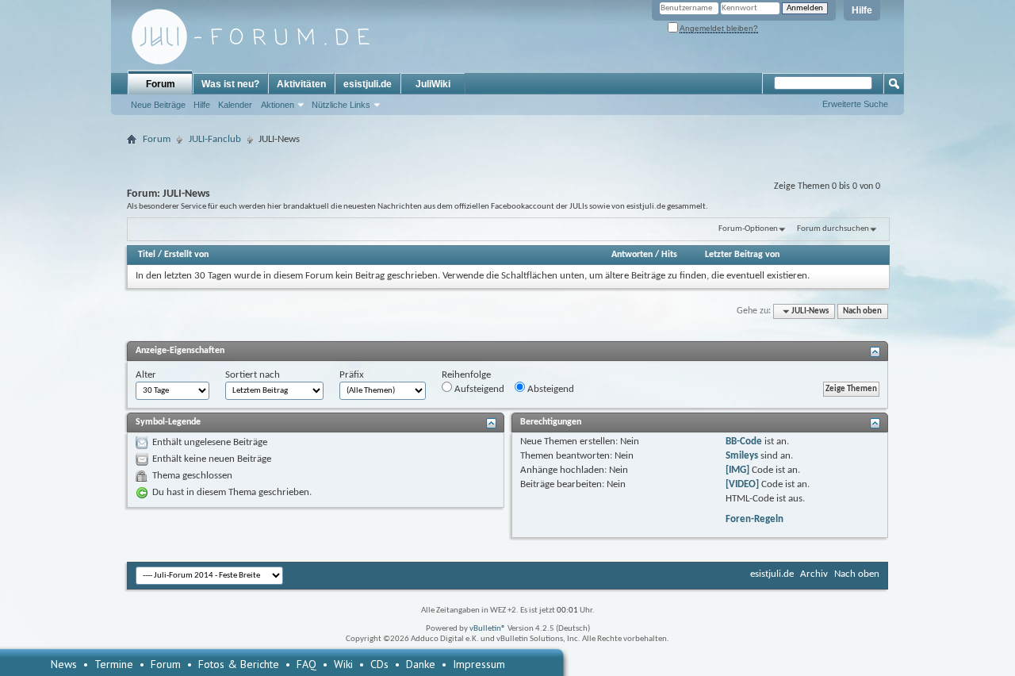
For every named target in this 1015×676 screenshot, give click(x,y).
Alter (146, 375)
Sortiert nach (252, 375)
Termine (113, 664)
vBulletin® (487, 628)
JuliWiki (433, 84)
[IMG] (737, 470)
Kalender (235, 104)
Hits (669, 254)
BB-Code (744, 441)
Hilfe (862, 10)
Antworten (632, 254)
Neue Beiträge (158, 104)
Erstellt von (186, 254)
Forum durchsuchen (833, 229)
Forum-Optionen (748, 229)
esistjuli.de (367, 84)
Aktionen (277, 104)
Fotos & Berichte (238, 664)
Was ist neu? (230, 84)
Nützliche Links (341, 104)
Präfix (351, 375)
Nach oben (862, 311)
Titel (146, 254)
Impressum (479, 664)
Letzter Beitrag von (742, 254)
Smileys (742, 456)
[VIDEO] (742, 484)
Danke (420, 664)
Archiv (814, 574)
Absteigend (549, 389)
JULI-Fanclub (215, 139)
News (64, 664)
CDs (379, 664)
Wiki (343, 664)
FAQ (306, 664)
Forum (160, 84)
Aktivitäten (301, 84)
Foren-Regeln (754, 519)
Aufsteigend (478, 389)
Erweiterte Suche (855, 104)
